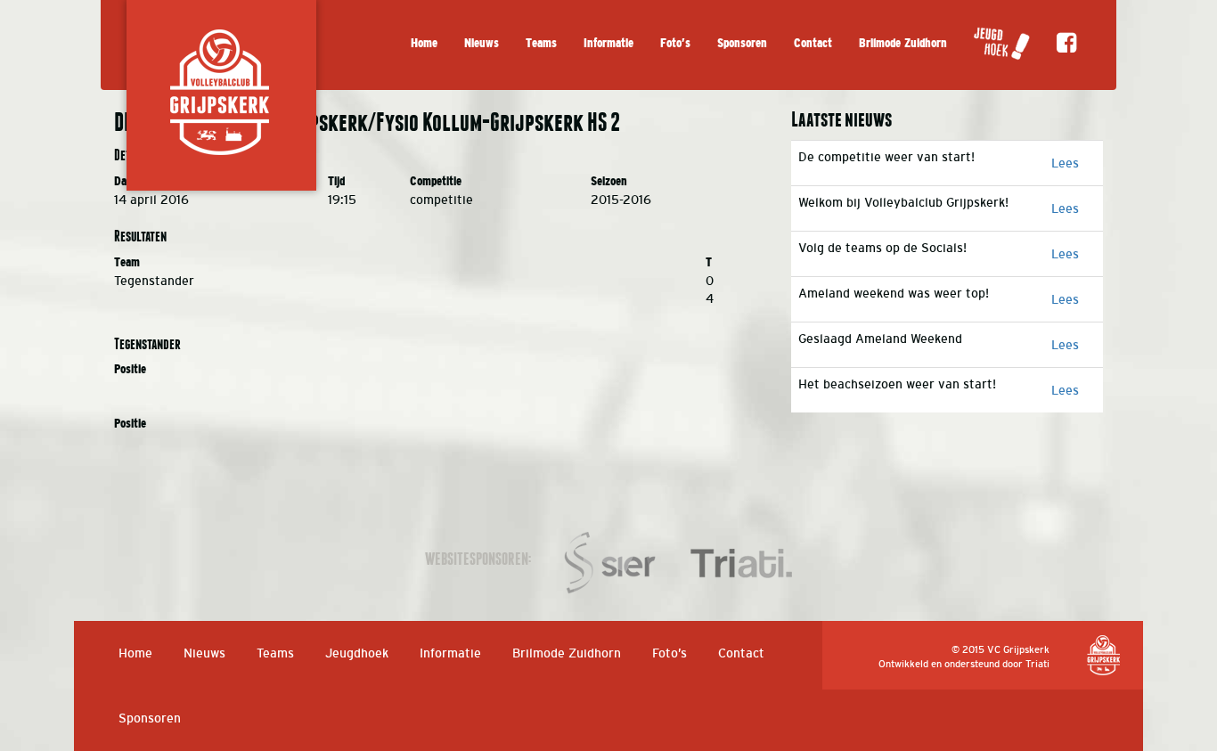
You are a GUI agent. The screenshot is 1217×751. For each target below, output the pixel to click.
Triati (1037, 663)
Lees (1065, 163)
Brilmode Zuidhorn (903, 43)
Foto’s (675, 43)
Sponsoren (742, 43)
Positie (130, 369)
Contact (813, 43)
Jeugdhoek (356, 653)
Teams (541, 43)
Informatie (608, 43)
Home (424, 43)
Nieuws (481, 43)
